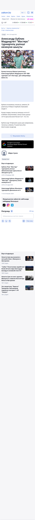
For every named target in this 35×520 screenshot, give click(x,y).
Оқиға (18, 16)
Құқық (23, 16)
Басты (3, 28)
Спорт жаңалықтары (7, 30)
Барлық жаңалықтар (13, 28)
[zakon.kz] (6, 12)
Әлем (8, 16)
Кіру (32, 211)
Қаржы (13, 16)
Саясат (3, 16)
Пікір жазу (30, 221)
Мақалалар (30, 16)
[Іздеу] (28, 12)
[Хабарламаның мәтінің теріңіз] (17, 216)
